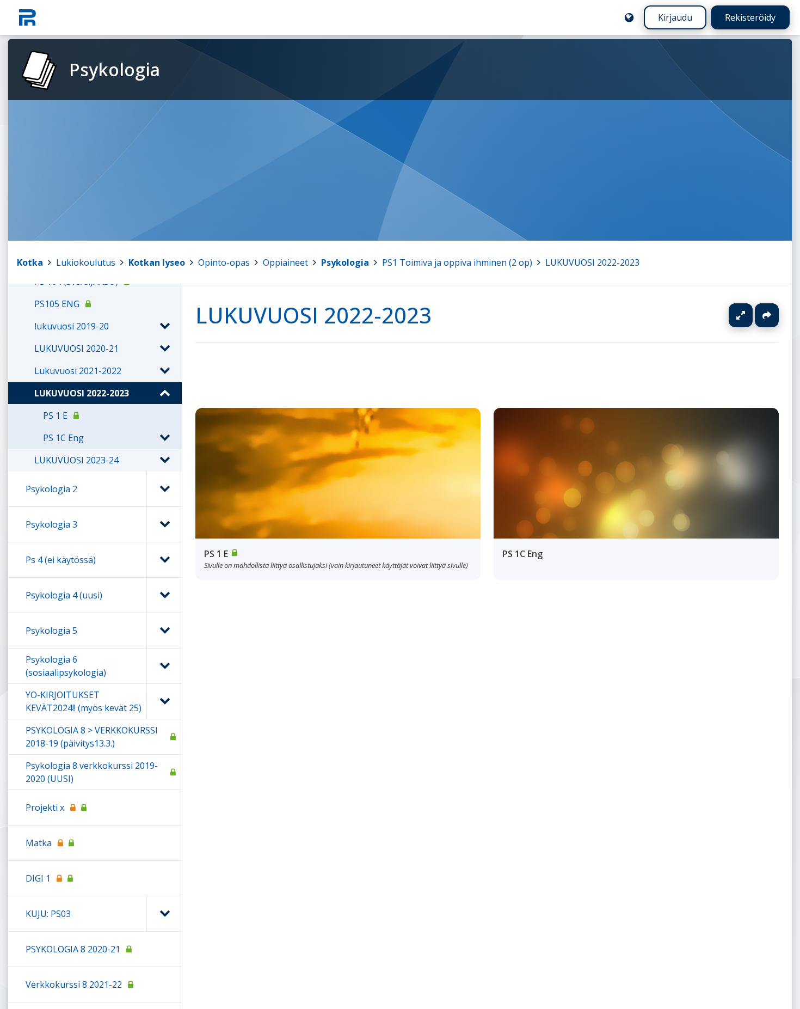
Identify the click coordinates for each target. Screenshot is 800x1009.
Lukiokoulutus (85, 262)
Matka (39, 843)
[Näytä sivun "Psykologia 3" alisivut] (164, 524)
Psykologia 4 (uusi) (64, 595)
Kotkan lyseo (156, 262)
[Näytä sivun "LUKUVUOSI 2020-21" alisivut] (164, 348)
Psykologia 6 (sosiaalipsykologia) (66, 665)
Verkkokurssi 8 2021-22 (74, 984)
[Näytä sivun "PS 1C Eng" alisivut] (164, 438)
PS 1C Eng (63, 438)
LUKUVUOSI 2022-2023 (592, 262)
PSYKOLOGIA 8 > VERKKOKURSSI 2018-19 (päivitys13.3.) (92, 736)
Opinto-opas (224, 262)
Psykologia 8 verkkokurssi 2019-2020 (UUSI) (92, 772)
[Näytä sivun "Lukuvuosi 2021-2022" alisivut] (164, 371)
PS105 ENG (56, 304)
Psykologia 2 (51, 489)
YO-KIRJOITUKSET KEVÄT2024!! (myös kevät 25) (83, 701)
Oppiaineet (285, 262)
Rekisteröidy (750, 17)
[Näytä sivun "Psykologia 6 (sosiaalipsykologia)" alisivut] (164, 666)
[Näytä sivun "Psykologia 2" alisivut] (164, 489)
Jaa (767, 315)
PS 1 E (55, 415)
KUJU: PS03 (48, 914)
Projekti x (45, 808)
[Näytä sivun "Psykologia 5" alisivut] (164, 630)
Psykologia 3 (51, 524)
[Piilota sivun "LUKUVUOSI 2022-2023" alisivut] (164, 393)
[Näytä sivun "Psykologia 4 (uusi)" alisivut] (164, 595)
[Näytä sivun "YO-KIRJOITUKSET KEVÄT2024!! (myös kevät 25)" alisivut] (164, 701)
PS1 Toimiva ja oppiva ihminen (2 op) (457, 262)
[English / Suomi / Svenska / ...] (629, 17)
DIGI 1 (38, 878)
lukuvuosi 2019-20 (71, 326)
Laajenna (751, 315)
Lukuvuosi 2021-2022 (77, 371)
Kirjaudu (675, 17)
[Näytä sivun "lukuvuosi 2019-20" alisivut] (164, 326)
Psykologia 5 (51, 631)
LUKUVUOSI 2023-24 (76, 460)
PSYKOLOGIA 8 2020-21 (73, 949)
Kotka (30, 262)
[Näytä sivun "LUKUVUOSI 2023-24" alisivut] (164, 460)
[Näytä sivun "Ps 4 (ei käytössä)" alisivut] (164, 559)
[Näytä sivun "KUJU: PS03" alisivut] (164, 913)
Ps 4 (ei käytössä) (61, 560)
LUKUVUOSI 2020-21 (76, 348)
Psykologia (345, 262)
